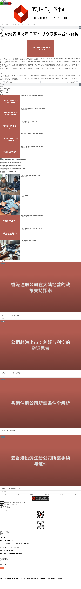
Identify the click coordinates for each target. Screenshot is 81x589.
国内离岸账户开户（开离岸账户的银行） (9, 171)
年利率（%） (2, 556)
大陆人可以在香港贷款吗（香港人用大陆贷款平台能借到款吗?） (14, 159)
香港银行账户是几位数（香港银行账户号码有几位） (32, 95)
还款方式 (2, 547)
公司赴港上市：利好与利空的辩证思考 (11, 373)
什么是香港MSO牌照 (26, 195)
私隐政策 (2, 534)
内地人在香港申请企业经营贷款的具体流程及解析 (32, 146)
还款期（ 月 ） (3, 560)
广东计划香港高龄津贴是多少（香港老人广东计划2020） (33, 108)
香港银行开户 (21, 24)
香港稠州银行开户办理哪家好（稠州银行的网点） (11, 165)
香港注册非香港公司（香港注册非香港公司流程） (11, 162)
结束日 (1, 559)
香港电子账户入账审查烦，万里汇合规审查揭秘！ (32, 228)
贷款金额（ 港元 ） (12, 547)
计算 (2, 568)
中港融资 (27, 24)
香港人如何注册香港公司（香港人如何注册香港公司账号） (13, 168)
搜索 (0, 27)
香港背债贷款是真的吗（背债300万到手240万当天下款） (34, 121)
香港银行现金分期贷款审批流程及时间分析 (30, 175)
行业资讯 (33, 24)
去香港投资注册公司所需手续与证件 (11, 488)
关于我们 (7, 24)
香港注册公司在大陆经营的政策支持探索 (12, 315)
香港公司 (3, 30)
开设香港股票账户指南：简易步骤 (28, 240)
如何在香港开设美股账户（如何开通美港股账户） (32, 133)
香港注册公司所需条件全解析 (9, 430)
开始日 (1, 558)
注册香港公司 (13, 24)
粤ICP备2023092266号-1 (5, 532)
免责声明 (2, 533)
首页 (2, 24)
